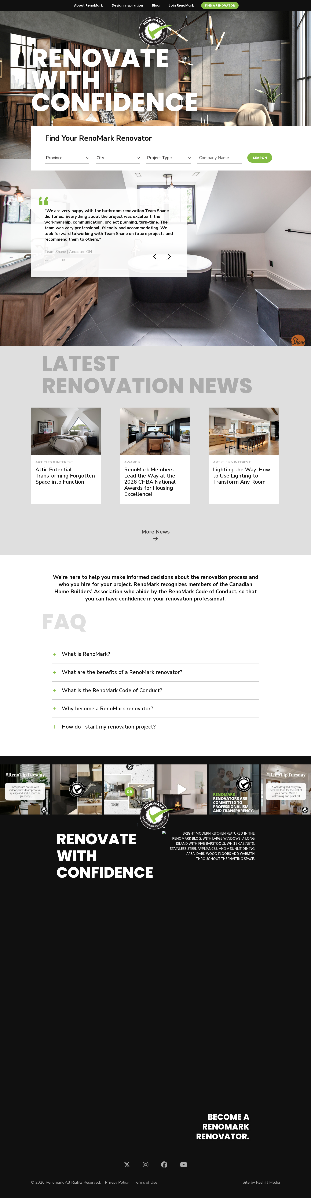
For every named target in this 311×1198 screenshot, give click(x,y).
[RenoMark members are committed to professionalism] (234, 789)
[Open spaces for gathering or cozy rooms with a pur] (129, 789)
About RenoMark (88, 5)
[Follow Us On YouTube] (183, 1164)
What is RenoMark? (86, 654)
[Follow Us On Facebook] (164, 1164)
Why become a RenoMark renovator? (107, 708)
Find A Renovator (220, 5)
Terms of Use (145, 1182)
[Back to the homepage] (155, 31)
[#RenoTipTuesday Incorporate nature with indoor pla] (25, 789)
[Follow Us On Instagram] (145, 1164)
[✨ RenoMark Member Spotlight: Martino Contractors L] (182, 789)
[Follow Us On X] (127, 1164)
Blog (156, 5)
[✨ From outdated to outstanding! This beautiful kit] (77, 789)
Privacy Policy (117, 1182)
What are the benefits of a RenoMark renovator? (122, 672)
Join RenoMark (181, 5)
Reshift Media (268, 1182)
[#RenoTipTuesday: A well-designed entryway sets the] (286, 789)
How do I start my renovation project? (109, 726)
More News (156, 532)
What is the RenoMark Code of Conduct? (112, 690)
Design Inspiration (127, 5)
